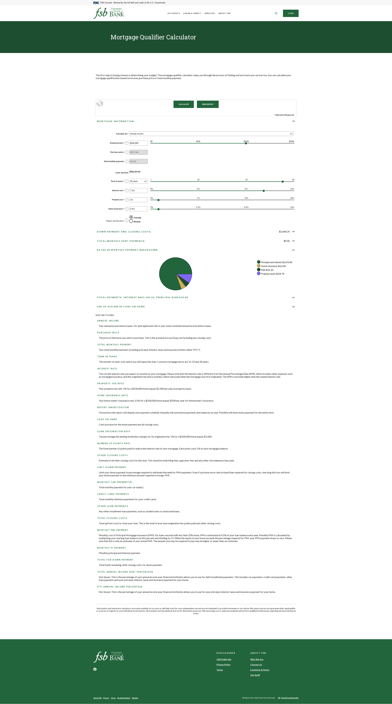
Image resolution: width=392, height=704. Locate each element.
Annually (137, 218)
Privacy (106, 698)
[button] (196, 121)
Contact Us (256, 664)
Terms (220, 669)
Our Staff (255, 675)
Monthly (137, 222)
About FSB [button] (224, 13)
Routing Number (123, 698)
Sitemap (135, 698)
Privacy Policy (223, 664)
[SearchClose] (276, 13)
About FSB (97, 698)
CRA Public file (224, 659)
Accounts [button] (174, 13)
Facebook (94, 669)
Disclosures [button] (226, 653)
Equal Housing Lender (290, 698)
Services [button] (210, 13)
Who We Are (256, 659)
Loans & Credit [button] (192, 13)
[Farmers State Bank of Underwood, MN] (108, 13)
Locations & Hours (259, 669)
